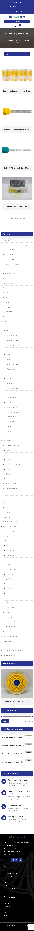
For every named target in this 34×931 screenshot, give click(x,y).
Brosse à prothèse (10, 269)
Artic (7, 331)
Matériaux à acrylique (10, 522)
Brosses (8, 450)
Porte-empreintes (10, 627)
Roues (8, 460)
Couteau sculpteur (10, 483)
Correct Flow (10, 550)
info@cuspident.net (13, 855)
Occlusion (8, 307)
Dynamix (7, 536)
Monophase (10, 588)
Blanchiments (7, 283)
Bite (7, 545)
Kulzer (6, 326)
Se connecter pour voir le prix (20, 86)
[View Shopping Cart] (19, 26)
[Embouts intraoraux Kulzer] (17, 188)
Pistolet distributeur (11, 622)
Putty (7, 593)
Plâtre (6, 503)
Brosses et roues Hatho (12, 445)
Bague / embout (10, 531)
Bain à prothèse (10, 250)
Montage (7, 302)
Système (7, 512)
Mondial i (9, 402)
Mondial (8, 378)
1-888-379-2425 (19, 852)
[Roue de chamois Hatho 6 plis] (17, 683)
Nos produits (19, 40)
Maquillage (6, 517)
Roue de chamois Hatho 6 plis (17, 701)
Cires (4, 288)
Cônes (8, 455)
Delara (8, 355)
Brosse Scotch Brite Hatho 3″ (13, 754)
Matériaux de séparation (12, 488)
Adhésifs (6, 240)
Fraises (5, 436)
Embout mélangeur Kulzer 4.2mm (17, 129)
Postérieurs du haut (13, 350)
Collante (7, 297)
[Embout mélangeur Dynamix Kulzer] (17, 73)
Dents (5, 321)
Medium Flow (11, 569)
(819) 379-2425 (12, 849)
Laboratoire (7, 441)
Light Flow (10, 565)
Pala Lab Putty (9, 617)
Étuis (6, 278)
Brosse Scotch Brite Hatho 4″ (13, 762)
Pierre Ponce (9, 498)
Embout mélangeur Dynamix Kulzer (17, 91)
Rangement (8, 431)
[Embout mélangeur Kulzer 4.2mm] (17, 111)
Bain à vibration (9, 254)
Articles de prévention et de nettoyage (15, 245)
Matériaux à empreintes (10, 526)
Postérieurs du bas (13, 345)
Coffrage (7, 293)
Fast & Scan (10, 555)
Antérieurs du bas (12, 336)
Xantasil (7, 631)
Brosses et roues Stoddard (13, 464)
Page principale (8, 40)
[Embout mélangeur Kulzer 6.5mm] (17, 150)
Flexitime (7, 541)
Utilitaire (7, 316)
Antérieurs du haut (13, 340)
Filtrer (5, 721)
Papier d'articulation (9, 646)
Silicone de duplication (12, 507)
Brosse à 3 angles (10, 259)
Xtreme (8, 598)
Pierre (6, 493)
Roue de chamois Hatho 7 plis (13, 745)
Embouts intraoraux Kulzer (17, 206)
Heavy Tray (10, 560)
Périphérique (8, 312)
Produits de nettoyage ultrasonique (14, 650)
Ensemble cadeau (10, 273)
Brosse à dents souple (12, 264)
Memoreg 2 (8, 612)
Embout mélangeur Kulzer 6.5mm (17, 168)
